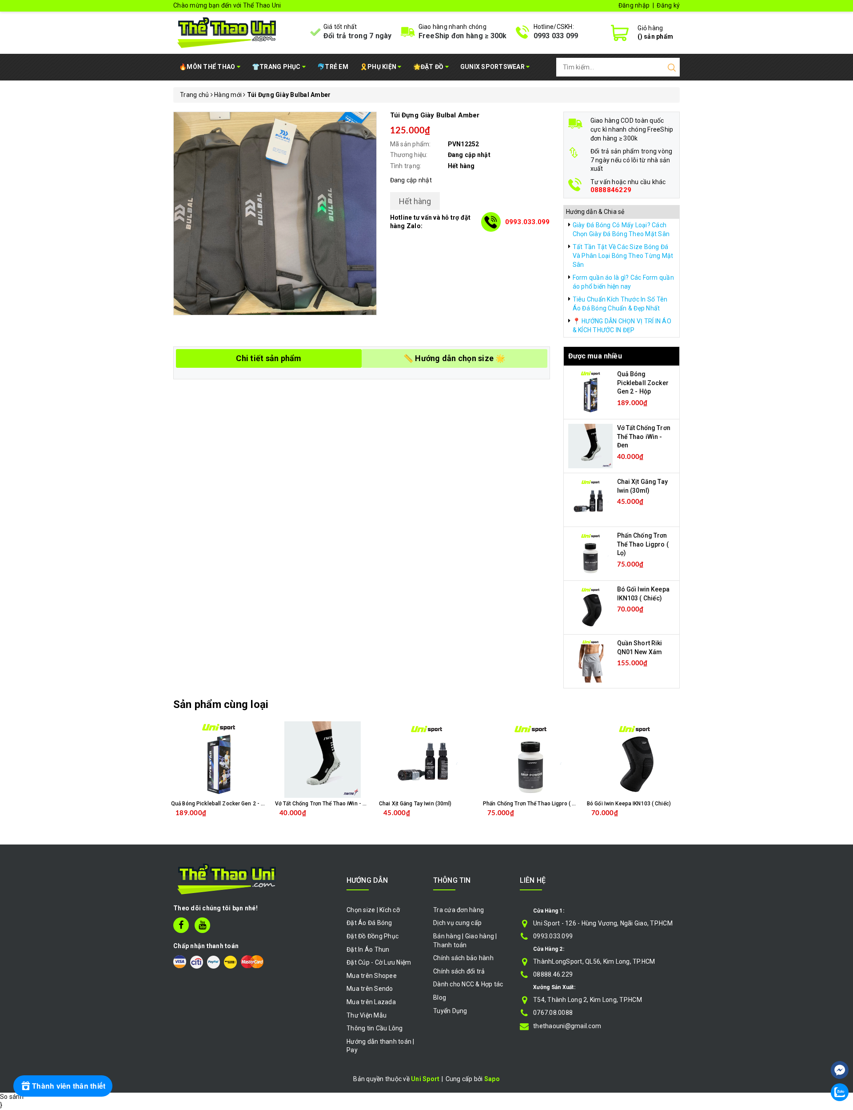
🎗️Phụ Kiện (379, 66)
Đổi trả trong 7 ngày (357, 36)
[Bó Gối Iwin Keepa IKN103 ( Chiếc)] (590, 607)
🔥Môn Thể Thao (208, 66)
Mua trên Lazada (371, 1001)
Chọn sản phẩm (242, 820)
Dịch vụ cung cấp (457, 922)
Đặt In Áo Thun (368, 949)
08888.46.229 (553, 974)
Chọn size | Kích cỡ (373, 909)
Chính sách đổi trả (459, 971)
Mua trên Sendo (370, 988)
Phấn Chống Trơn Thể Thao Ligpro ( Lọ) (643, 544)
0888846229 (611, 190)
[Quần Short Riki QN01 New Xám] (590, 660)
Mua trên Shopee (372, 975)
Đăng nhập (634, 5)
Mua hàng (341, 820)
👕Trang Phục (277, 66)
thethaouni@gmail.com (567, 1026)
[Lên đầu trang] (840, 1043)
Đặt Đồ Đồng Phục (373, 936)
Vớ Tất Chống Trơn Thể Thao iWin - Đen (643, 436)
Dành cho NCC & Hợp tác (468, 984)
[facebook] (181, 925)
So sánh (12, 1096)
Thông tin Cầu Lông (375, 1028)
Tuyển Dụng (450, 1010)
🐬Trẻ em (332, 66)
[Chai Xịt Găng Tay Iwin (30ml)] (590, 499)
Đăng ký (668, 5)
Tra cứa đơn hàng (458, 909)
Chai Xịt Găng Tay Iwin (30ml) (415, 803)
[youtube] (202, 925)
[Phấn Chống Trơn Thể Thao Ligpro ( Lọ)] (590, 553)
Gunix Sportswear (493, 66)
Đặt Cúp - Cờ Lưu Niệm (379, 962)
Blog (439, 997)
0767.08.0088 (553, 1012)
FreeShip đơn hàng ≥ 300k (463, 36)
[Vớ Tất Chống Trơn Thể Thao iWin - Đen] (590, 445)
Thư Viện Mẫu (367, 1015)
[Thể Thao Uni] (227, 31)
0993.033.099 (527, 222)
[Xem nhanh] (218, 759)
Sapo (492, 1078)
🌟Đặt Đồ (429, 66)
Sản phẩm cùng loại (220, 704)
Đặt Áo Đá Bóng (369, 922)
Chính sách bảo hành (463, 957)
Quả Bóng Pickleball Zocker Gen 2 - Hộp (643, 382)
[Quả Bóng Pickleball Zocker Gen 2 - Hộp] (590, 391)
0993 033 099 (556, 36)
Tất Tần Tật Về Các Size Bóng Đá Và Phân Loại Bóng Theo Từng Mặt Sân (623, 255)
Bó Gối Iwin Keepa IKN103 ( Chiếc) (629, 803)
